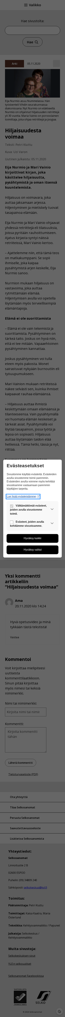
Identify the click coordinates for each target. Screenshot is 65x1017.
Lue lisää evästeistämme (21, 496)
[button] (52, 509)
